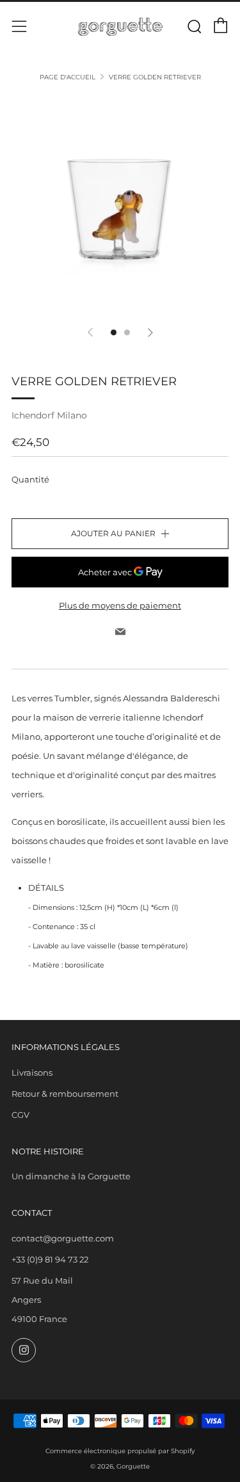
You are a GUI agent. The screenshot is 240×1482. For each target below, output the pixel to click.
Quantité (30, 479)
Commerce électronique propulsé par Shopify (120, 1451)
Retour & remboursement (65, 1093)
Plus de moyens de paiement (120, 605)
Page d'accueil (67, 77)
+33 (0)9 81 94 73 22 (50, 1259)
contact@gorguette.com (63, 1238)
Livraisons (32, 1072)
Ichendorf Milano (49, 415)
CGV (20, 1115)
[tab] (113, 332)
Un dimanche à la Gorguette (71, 1176)
